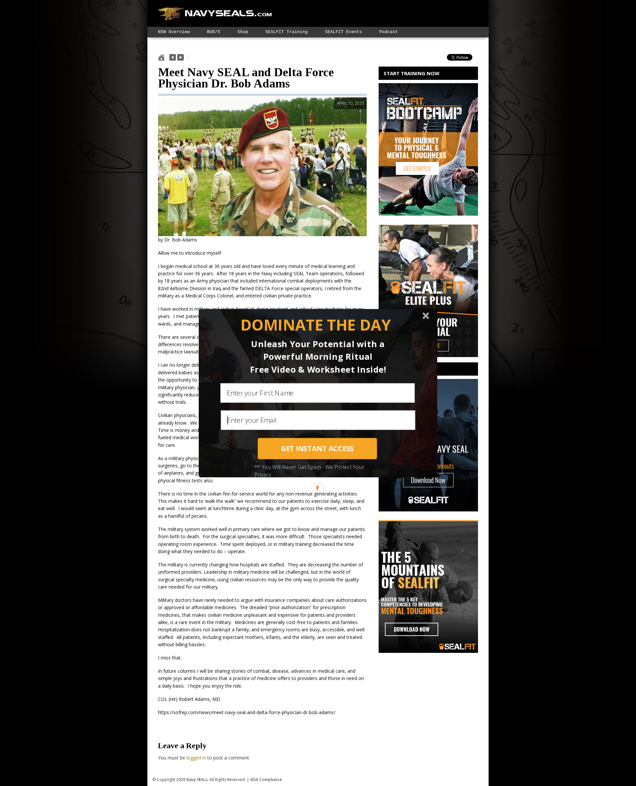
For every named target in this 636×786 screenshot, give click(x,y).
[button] (315, 324)
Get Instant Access (317, 448)
